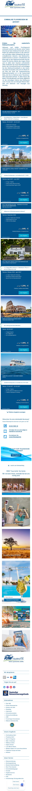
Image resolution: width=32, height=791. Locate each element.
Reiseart (8, 752)
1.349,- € (24, 400)
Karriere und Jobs (10, 707)
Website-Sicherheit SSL (12, 721)
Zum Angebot (23, 142)
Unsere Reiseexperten (11, 705)
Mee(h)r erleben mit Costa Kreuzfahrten (16, 748)
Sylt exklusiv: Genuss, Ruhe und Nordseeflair (15, 261)
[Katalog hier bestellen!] (16, 617)
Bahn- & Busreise (10, 741)
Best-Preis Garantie (12, 523)
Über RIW (8, 703)
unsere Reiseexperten (15, 437)
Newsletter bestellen (12, 600)
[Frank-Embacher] (16, 99)
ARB (7, 717)
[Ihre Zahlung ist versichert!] (16, 693)
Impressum (9, 711)
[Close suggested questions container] (24, 781)
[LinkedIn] (4, 687)
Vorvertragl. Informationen (13, 719)
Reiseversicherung (10, 761)
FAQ (7, 776)
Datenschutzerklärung (11, 715)
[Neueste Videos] (16, 486)
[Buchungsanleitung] (16, 640)
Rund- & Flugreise (10, 739)
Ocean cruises (16, 781)
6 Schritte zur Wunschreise (15, 648)
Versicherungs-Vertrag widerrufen (15, 778)
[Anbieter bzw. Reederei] (16, 364)
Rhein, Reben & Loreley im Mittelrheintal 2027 (15, 168)
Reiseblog (8, 709)
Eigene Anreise (10, 744)
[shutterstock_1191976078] (16, 306)
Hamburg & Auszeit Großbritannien (12, 376)
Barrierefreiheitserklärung (12, 765)
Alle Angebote (16, 455)
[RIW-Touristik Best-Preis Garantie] (16, 512)
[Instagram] (7, 687)
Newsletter (9, 774)
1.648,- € (24, 193)
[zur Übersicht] (16, 4)
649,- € (25, 229)
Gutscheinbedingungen (12, 769)
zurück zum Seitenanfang (16, 465)
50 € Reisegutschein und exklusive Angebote (16, 568)
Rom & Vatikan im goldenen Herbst (12, 318)
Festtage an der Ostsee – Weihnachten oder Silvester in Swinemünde (15, 205)
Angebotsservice (10, 772)
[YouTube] (10, 687)
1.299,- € (24, 286)
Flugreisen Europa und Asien (13, 750)
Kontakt (8, 771)
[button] (22, 785)
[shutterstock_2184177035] (16, 156)
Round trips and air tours (13, 788)
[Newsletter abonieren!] (16, 582)
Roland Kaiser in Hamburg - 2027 (11, 111)
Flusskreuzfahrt (10, 737)
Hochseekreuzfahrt (11, 735)
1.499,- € (24, 343)
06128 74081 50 (13, 426)
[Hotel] (16, 249)
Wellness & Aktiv (10, 742)
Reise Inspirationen (12, 492)
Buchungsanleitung (11, 763)
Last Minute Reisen (11, 746)
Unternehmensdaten (11, 713)
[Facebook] (14, 687)
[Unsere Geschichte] (16, 543)
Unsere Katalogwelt (12, 624)
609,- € (25, 136)
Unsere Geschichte (12, 555)
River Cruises (16, 784)
